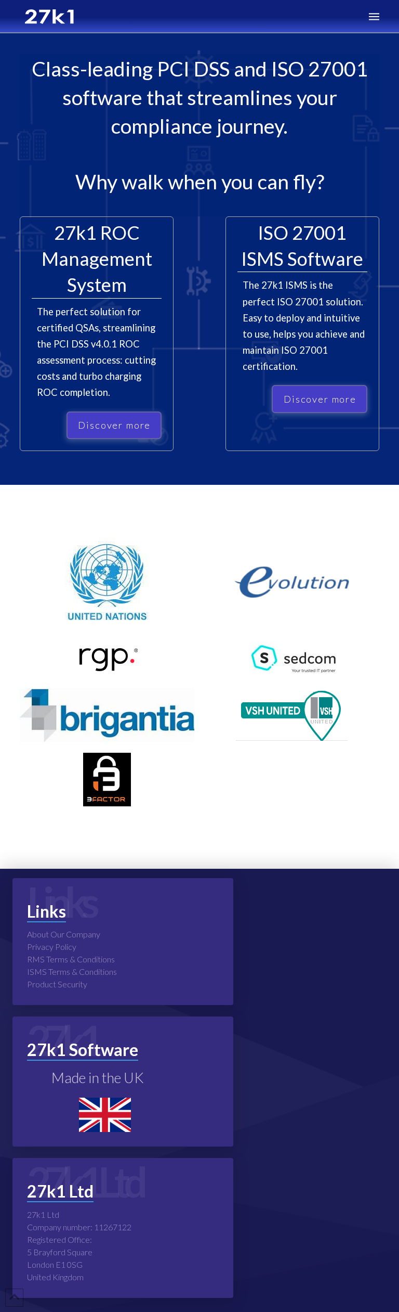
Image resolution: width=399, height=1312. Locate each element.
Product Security (57, 984)
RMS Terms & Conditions (71, 959)
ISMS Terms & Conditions (72, 971)
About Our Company (63, 934)
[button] (374, 16)
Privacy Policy (51, 946)
